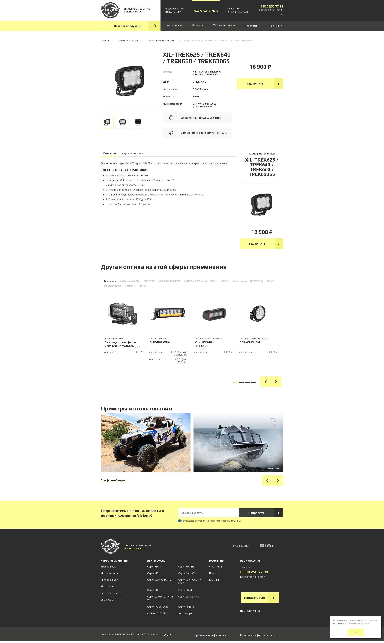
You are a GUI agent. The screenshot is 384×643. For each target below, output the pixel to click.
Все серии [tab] (110, 281)
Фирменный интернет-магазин (238, 10)
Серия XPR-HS (186, 566)
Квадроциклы (108, 566)
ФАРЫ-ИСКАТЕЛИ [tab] (129, 281)
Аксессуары (185, 613)
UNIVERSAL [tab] (256, 281)
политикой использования (344, 623)
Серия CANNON (187, 573)
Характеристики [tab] (132, 153)
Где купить (276, 25)
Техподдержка (222, 25)
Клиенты (214, 579)
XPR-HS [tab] (225, 281)
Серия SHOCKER (156, 590)
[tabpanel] (123, 327)
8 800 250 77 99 (271, 6)
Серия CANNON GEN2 (159, 579)
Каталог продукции (128, 40)
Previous (265, 381)
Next (276, 381)
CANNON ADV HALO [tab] (195, 281)
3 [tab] (247, 382)
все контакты (250, 611)
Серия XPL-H (154, 573)
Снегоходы (107, 599)
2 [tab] (241, 382)
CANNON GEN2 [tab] (113, 286)
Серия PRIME (185, 590)
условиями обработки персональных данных (219, 521)
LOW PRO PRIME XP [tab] (169, 281)
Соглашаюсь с (211, 521)
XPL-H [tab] (213, 281)
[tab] (107, 122)
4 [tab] (253, 382)
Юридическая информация (210, 635)
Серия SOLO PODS (157, 606)
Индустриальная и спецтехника (174, 10)
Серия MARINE (186, 606)
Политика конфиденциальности (259, 635)
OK (356, 632)
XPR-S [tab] (142, 286)
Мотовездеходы (110, 573)
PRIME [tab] (270, 281)
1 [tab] (235, 382)
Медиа (196, 25)
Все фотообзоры (113, 480)
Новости (214, 573)
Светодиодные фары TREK (161, 40)
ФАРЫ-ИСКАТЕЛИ (157, 613)
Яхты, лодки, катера (112, 593)
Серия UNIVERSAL (188, 596)
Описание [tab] (110, 153)
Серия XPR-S (154, 566)
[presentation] (107, 122)
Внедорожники (109, 579)
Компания (172, 25)
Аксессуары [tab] (240, 281)
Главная (105, 40)
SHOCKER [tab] (149, 281)
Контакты (251, 25)
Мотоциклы (107, 586)
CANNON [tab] (130, 286)
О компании (215, 566)
